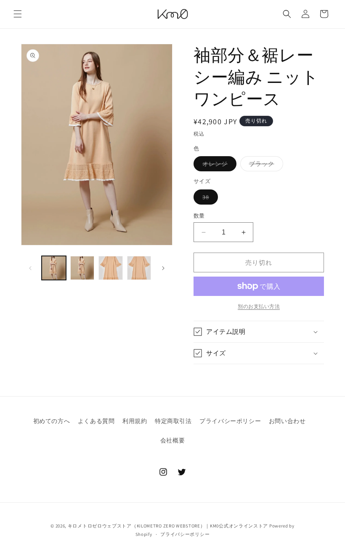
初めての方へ (51, 421)
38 (208, 199)
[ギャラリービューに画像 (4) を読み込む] (110, 268)
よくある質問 (96, 421)
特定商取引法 (173, 421)
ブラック (264, 165)
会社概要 (172, 440)
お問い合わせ (287, 421)
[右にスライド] (163, 268)
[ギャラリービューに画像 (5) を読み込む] (139, 268)
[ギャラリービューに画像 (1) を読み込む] (54, 268)
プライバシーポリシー (230, 421)
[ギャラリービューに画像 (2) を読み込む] (82, 268)
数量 (199, 215)
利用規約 (134, 421)
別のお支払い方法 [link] (259, 306)
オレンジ (218, 165)
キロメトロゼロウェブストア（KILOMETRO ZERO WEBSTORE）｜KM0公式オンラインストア (168, 526)
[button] (17, 14)
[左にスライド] (30, 268)
